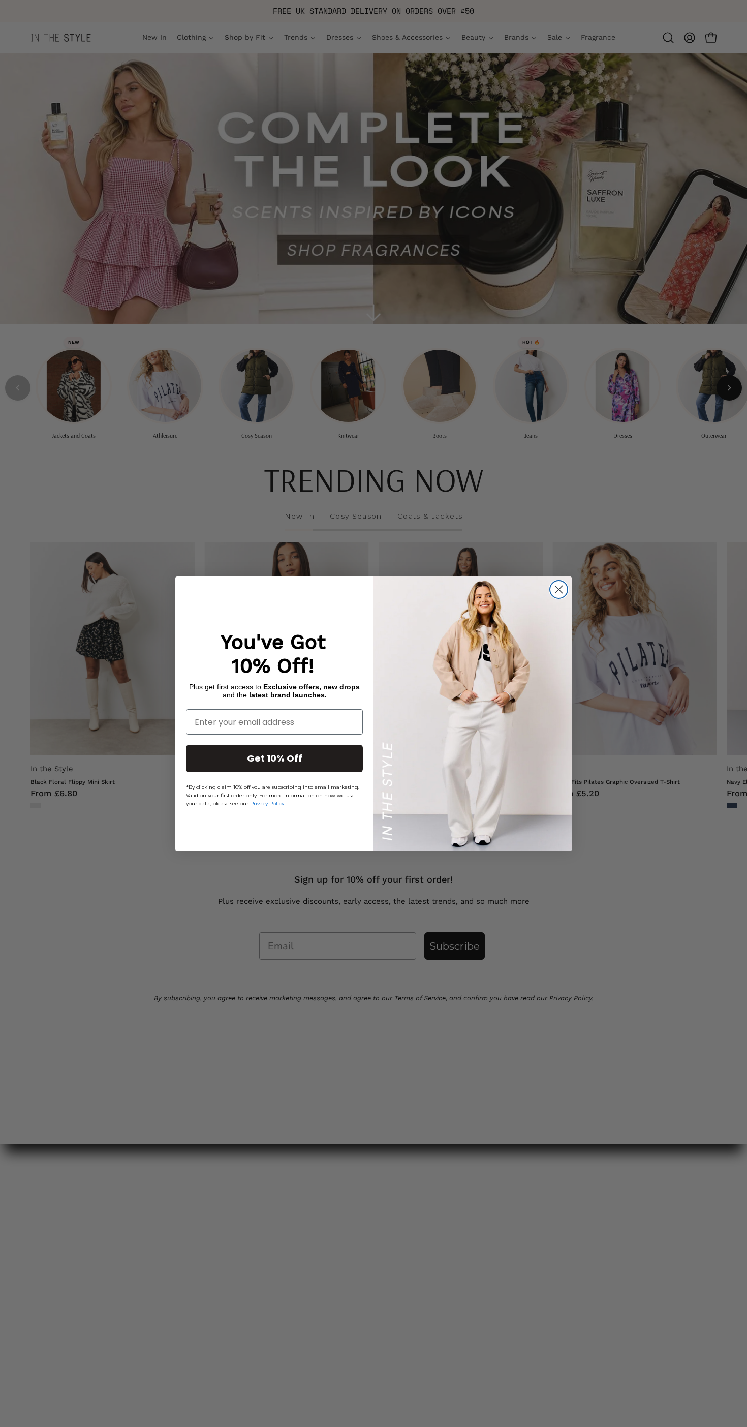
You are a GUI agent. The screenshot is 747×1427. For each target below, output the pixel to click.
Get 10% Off (274, 758)
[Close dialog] (559, 589)
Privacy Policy (267, 803)
